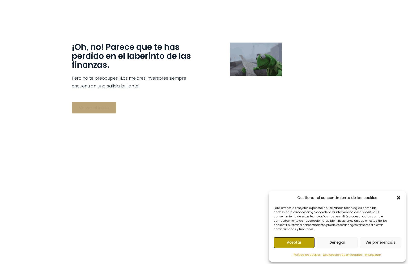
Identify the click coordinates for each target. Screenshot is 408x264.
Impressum (373, 255)
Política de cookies (307, 255)
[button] (398, 197)
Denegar (337, 242)
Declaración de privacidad (342, 255)
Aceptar (294, 242)
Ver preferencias (380, 242)
